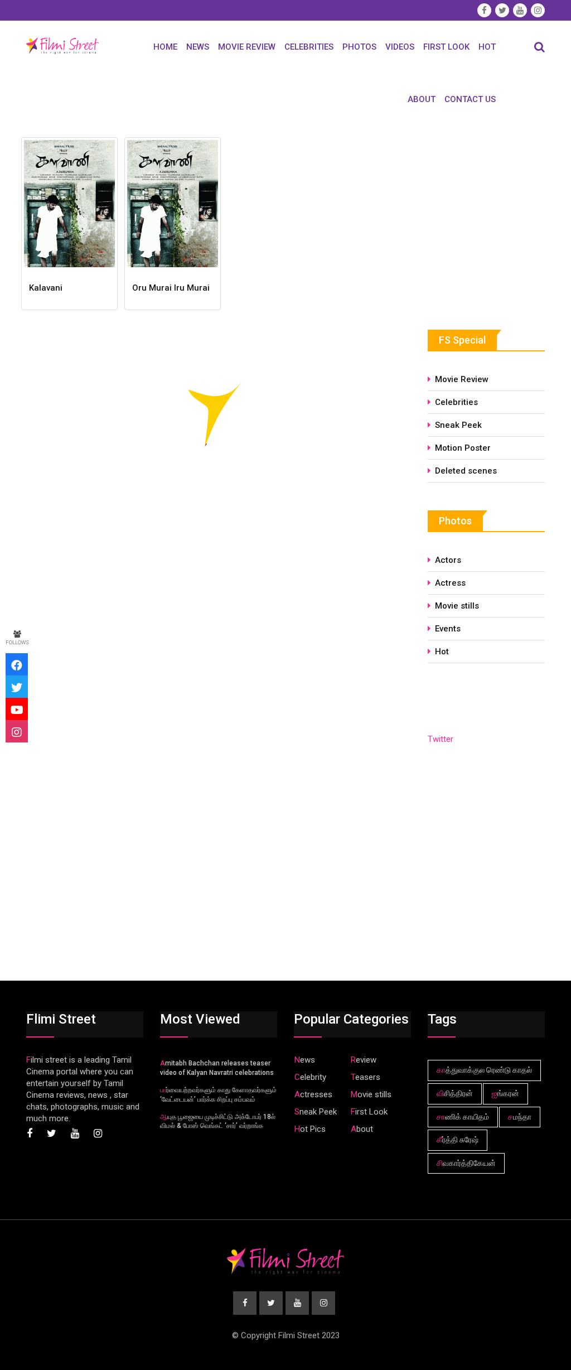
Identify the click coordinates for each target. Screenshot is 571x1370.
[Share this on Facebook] (17, 664)
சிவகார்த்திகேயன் (466, 1163)
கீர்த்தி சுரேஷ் (457, 1139)
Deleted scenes (466, 471)
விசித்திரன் (455, 1093)
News (197, 47)
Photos (359, 47)
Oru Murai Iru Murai (171, 288)
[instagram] (17, 731)
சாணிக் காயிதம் (463, 1116)
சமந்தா (519, 1116)
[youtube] (17, 709)
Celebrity (310, 1077)
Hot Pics (310, 1129)
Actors (448, 560)
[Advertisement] (499, 217)
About (421, 99)
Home (165, 47)
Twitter (440, 739)
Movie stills (457, 606)
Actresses (313, 1094)
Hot (487, 47)
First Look (446, 47)
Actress (450, 583)
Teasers (365, 1077)
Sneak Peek (458, 425)
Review (363, 1060)
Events (448, 629)
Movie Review (246, 47)
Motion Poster (463, 448)
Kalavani (45, 288)
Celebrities (308, 47)
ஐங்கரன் (505, 1093)
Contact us (470, 99)
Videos (399, 47)
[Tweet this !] (17, 687)
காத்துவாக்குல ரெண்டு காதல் (484, 1069)
